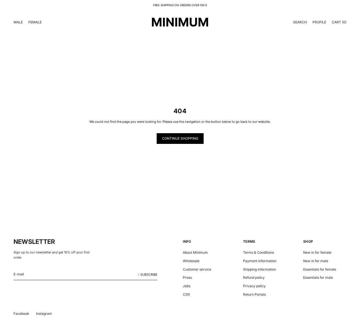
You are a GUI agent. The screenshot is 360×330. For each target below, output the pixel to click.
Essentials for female (319, 269)
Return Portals (254, 294)
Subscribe (149, 275)
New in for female (317, 252)
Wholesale (191, 261)
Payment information (259, 261)
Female (35, 22)
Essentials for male (318, 277)
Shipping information (259, 269)
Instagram (44, 313)
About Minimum (195, 252)
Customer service (197, 269)
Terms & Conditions (258, 252)
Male (18, 22)
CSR (186, 294)
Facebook (21, 313)
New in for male (315, 261)
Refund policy (254, 277)
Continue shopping (180, 138)
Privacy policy (254, 286)
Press (187, 277)
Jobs (186, 286)
